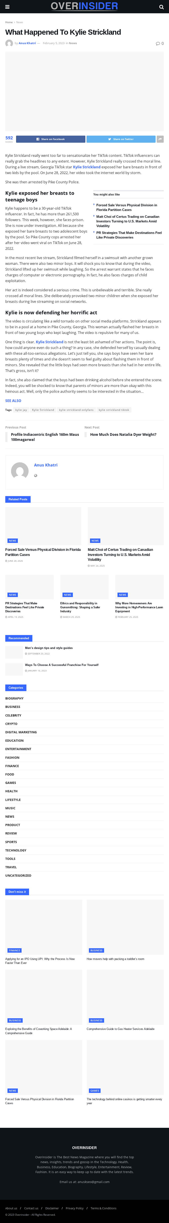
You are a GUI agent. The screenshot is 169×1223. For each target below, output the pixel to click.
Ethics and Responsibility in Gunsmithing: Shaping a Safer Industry (80, 607)
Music (10, 808)
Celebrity (13, 715)
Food (9, 774)
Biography (14, 698)
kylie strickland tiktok (114, 410)
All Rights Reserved (43, 1215)
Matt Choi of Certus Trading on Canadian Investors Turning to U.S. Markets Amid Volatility (127, 221)
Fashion (12, 757)
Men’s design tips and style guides (49, 648)
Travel (11, 867)
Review (11, 833)
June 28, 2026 (15, 560)
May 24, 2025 (97, 565)
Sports (11, 842)
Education (14, 740)
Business (12, 707)
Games (10, 783)
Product (12, 825)
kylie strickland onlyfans (76, 410)
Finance (12, 766)
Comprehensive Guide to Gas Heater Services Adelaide (120, 1029)
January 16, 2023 (37, 670)
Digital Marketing (21, 732)
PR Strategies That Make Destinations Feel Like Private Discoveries (24, 607)
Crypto (11, 724)
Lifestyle (13, 800)
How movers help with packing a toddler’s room (115, 959)
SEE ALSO (13, 400)
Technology (15, 850)
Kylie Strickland (87, 167)
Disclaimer (52, 1208)
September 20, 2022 (38, 653)
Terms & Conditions (103, 1208)
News (19, 22)
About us (11, 1208)
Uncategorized (18, 875)
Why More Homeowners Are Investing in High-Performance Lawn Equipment (139, 607)
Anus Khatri (27, 43)
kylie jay (21, 410)
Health (11, 791)
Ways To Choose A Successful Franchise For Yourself (61, 665)
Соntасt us (31, 1208)
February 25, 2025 (127, 616)
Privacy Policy (75, 1208)
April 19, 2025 (15, 616)
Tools (10, 859)
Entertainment (18, 749)
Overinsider (22, 1215)
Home (9, 22)
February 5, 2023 (53, 43)
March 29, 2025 (71, 616)
